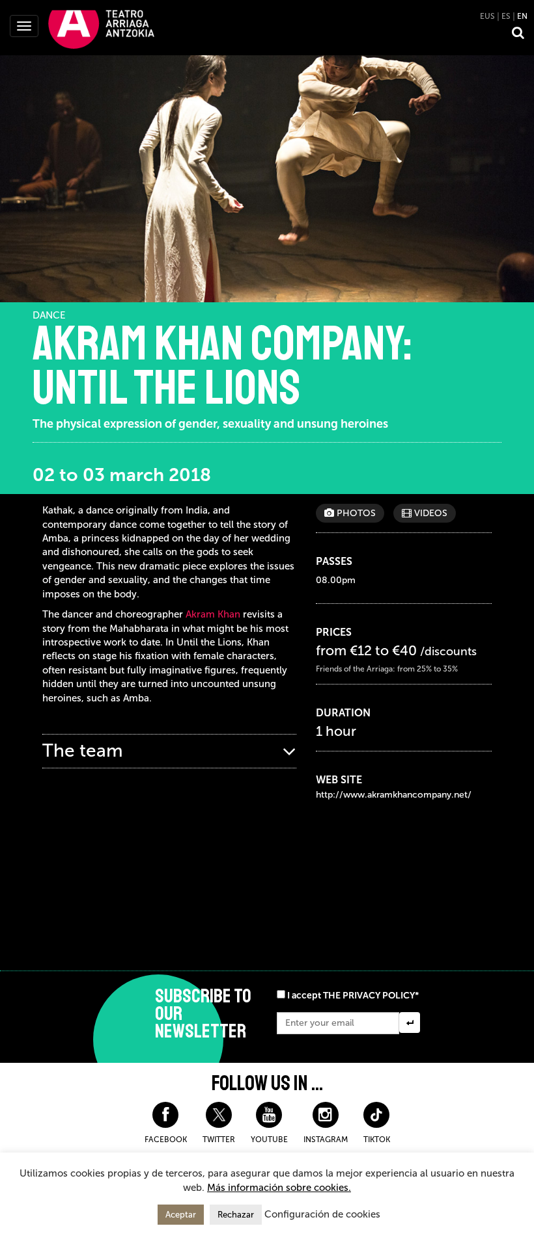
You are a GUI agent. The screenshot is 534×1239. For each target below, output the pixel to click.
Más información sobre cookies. (279, 1187)
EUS (487, 16)
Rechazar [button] (236, 1214)
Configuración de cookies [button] (322, 1214)
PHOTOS (355, 513)
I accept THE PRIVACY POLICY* (353, 995)
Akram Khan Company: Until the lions (222, 366)
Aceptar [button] (180, 1214)
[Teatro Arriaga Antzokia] (101, 28)
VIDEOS (429, 513)
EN (522, 16)
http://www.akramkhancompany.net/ (393, 794)
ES (506, 16)
